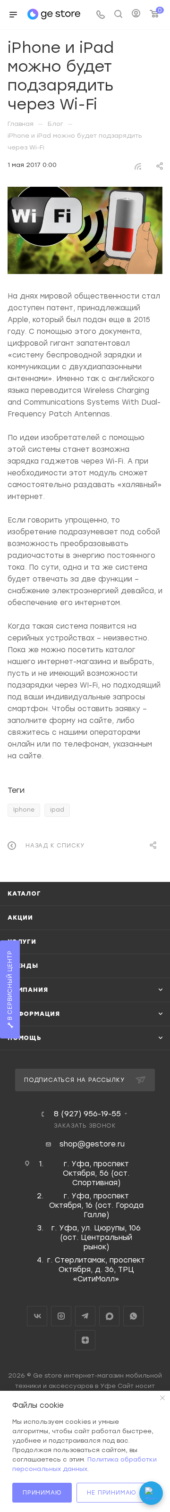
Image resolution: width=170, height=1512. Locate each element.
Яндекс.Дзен (85, 1340)
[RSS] (138, 165)
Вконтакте (37, 1316)
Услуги (22, 941)
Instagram (61, 1316)
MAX (109, 1316)
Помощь (25, 1037)
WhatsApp (133, 1316)
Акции (20, 917)
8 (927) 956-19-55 (87, 1114)
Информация (34, 1013)
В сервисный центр (10, 986)
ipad (57, 809)
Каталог (24, 893)
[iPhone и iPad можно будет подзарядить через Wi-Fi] (85, 230)
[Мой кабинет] (136, 14)
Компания (28, 989)
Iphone (23, 809)
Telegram (85, 1316)
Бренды (23, 965)
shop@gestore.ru (92, 1144)
